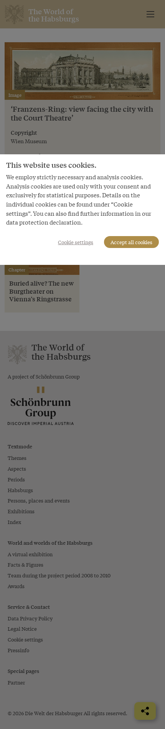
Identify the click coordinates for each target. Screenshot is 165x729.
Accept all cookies (131, 242)
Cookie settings (75, 242)
